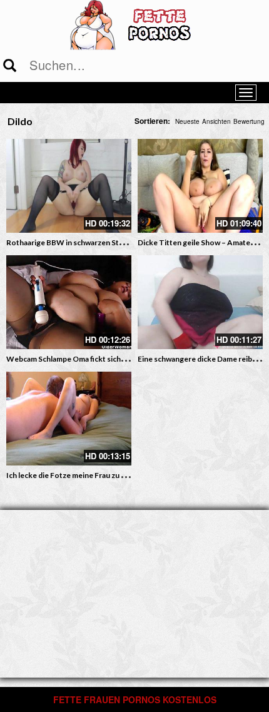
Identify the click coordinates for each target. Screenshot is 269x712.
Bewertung (249, 121)
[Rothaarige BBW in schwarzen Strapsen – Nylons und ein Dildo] (68, 186)
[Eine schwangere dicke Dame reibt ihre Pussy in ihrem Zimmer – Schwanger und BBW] (200, 302)
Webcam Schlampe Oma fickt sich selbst (74, 359)
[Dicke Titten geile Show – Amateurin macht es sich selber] (200, 186)
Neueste (187, 121)
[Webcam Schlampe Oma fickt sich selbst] (68, 302)
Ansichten (216, 121)
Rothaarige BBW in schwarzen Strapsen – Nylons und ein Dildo (113, 242)
